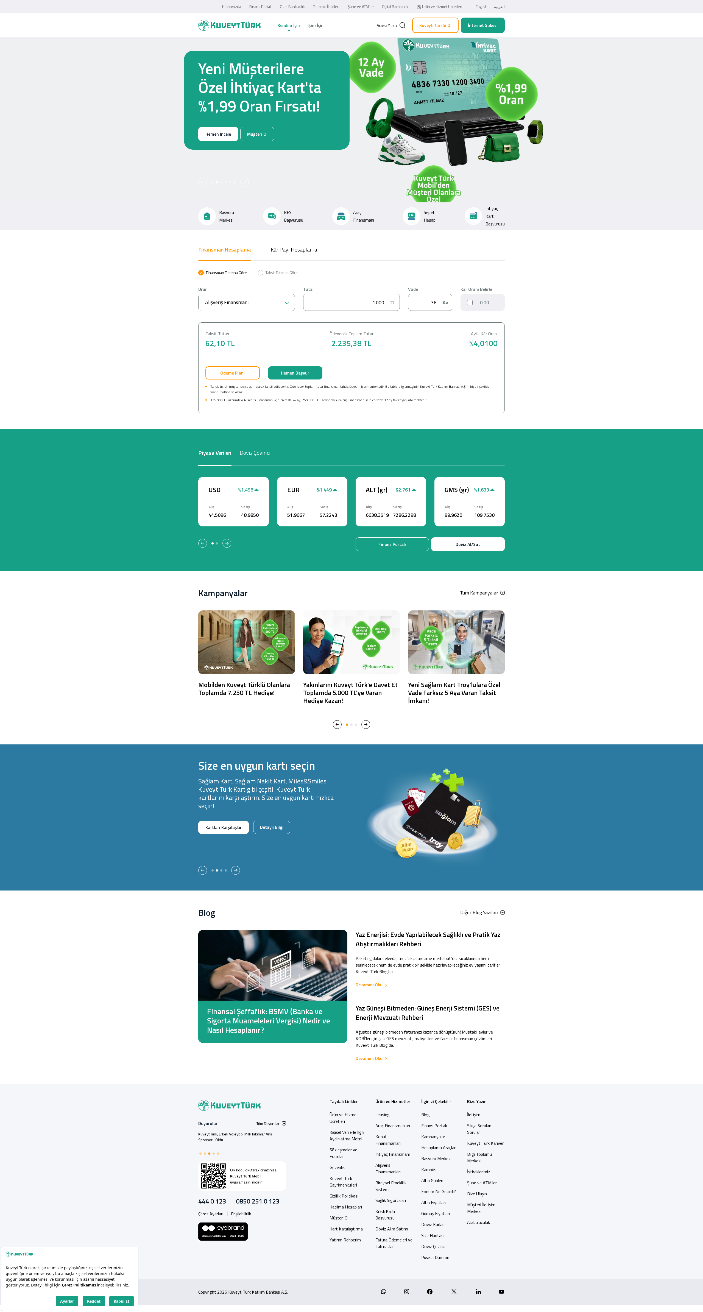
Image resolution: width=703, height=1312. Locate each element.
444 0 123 (212, 1201)
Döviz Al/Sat (468, 544)
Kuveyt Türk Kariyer (485, 1143)
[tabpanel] (351, 341)
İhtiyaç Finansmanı (392, 1154)
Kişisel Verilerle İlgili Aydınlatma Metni (347, 1135)
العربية (499, 6)
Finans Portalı (260, 6)
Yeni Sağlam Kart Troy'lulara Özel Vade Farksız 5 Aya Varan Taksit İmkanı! (454, 692)
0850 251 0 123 (257, 1201)
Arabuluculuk (478, 1222)
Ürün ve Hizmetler (392, 1101)
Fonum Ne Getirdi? (438, 1191)
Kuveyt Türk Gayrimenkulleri (343, 1181)
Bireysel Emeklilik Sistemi (390, 1186)
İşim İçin (315, 25)
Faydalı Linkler (344, 1101)
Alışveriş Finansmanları (388, 1168)
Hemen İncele (218, 152)
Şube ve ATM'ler (482, 1182)
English (481, 6)
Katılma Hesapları (346, 1207)
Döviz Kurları (433, 1224)
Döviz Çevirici (433, 1246)
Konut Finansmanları (388, 1139)
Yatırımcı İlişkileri (326, 6)
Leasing (382, 1114)
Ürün (203, 289)
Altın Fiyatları (433, 1202)
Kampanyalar (433, 1136)
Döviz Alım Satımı (391, 1229)
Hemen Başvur (295, 373)
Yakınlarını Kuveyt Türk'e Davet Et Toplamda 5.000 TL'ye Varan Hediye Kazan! (350, 692)
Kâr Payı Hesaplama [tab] (294, 249)
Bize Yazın (477, 1101)
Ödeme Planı (232, 373)
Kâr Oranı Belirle (476, 289)
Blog (425, 1114)
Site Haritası (432, 1235)
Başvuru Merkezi (436, 1158)
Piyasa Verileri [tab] (214, 452)
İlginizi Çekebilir (436, 1101)
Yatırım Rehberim (345, 1239)
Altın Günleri (432, 1180)
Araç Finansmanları (392, 1125)
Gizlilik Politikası (344, 1196)
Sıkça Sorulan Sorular (479, 1128)
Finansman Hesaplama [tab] (224, 249)
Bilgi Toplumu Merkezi (479, 1157)
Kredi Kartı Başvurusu (385, 1214)
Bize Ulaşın (477, 1193)
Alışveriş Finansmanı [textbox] (227, 302)
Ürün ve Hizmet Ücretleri (442, 6)
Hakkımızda (231, 6)
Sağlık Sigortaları (390, 1200)
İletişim (473, 1114)
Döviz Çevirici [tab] (255, 452)
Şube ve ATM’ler (361, 6)
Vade (413, 289)
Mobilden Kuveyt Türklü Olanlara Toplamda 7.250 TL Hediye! (244, 688)
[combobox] (246, 302)
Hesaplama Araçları (438, 1147)
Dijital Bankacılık (395, 6)
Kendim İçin (289, 25)
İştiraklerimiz (478, 1171)
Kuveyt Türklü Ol (435, 25)
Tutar (308, 289)
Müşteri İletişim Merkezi (481, 1208)
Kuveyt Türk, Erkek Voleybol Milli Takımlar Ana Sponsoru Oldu (235, 1137)
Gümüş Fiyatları (435, 1213)
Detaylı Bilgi (216, 845)
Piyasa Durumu (435, 1257)
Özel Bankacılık (292, 6)
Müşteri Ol (257, 152)
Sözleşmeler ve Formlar (343, 1153)
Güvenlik (337, 1167)
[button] (202, 182)
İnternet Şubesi (483, 25)
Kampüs (428, 1169)
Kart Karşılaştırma (346, 1229)
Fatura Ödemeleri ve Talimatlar (393, 1243)
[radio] (222, 272)
